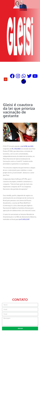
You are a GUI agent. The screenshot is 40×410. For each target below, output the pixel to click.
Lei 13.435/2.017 (24, 219)
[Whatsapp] (23, 76)
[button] (5, 79)
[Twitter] (29, 76)
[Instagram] (18, 76)
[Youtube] (35, 76)
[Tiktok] (23, 81)
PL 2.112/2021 (16, 149)
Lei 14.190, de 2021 (27, 146)
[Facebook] (12, 76)
